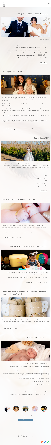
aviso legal (25, 439)
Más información (43, 62)
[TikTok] (24, 436)
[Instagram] (21, 436)
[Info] (30, 436)
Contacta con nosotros (25, 419)
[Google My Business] (27, 436)
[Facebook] (18, 436)
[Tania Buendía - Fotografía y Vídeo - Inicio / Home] (3, 4)
